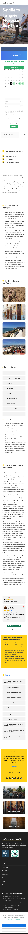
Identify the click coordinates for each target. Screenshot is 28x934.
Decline (13, 929)
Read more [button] (6, 619)
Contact (4, 884)
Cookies (4, 877)
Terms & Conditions (6, 870)
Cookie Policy (11, 919)
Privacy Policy (5, 867)
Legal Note (4, 863)
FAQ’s (3, 881)
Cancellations (5, 874)
